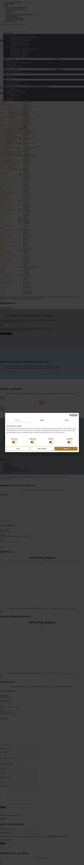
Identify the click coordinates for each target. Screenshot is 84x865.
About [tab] (66, 420)
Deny (18, 448)
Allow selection (42, 448)
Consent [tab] (17, 420)
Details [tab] (42, 420)
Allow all (66, 448)
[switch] (32, 442)
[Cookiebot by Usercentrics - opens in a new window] (70, 415)
